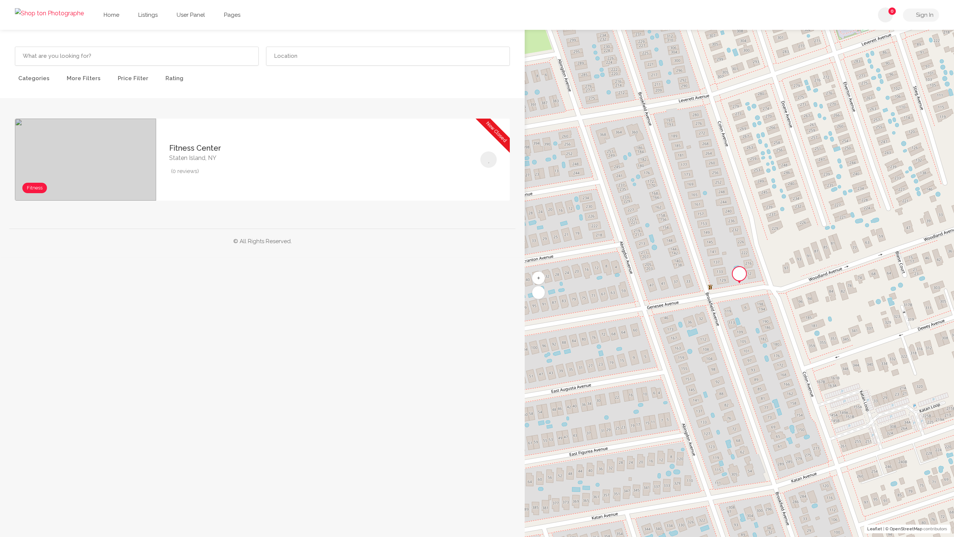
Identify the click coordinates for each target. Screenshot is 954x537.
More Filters (84, 78)
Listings (148, 15)
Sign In (924, 15)
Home (111, 15)
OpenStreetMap (906, 529)
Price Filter (133, 78)
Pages (232, 15)
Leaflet (874, 529)
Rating (174, 78)
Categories (34, 78)
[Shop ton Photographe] (49, 12)
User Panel (191, 15)
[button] (538, 292)
